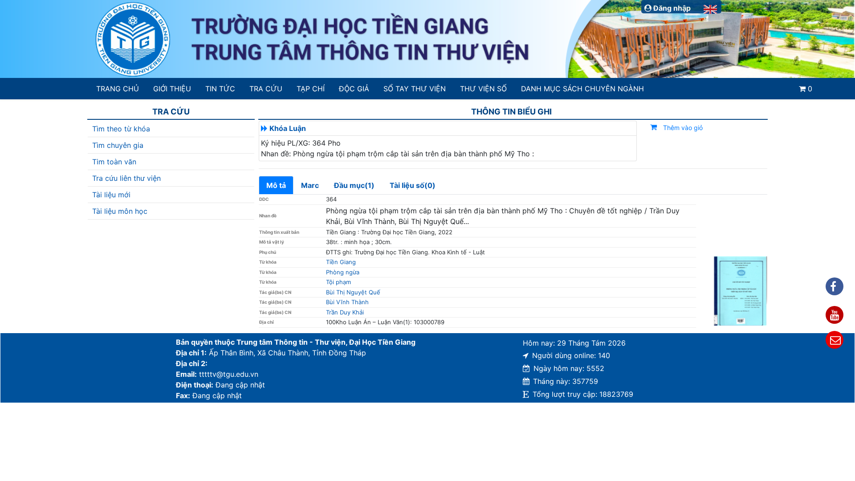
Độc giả (354, 88)
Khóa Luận (287, 128)
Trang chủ (117, 88)
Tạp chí (311, 88)
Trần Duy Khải (345, 312)
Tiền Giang (341, 261)
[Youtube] (834, 315)
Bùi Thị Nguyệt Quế (353, 292)
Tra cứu (265, 88)
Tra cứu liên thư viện (126, 178)
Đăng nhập (671, 8)
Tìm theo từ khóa (121, 128)
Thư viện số (483, 88)
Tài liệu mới (111, 194)
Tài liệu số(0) (413, 185)
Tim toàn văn (114, 161)
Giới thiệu (172, 88)
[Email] (834, 340)
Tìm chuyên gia (117, 145)
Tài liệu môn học (119, 211)
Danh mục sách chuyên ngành (582, 88)
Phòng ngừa (342, 272)
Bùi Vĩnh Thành (347, 302)
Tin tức (220, 88)
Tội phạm (338, 281)
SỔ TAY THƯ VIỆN (414, 88)
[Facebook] (834, 286)
